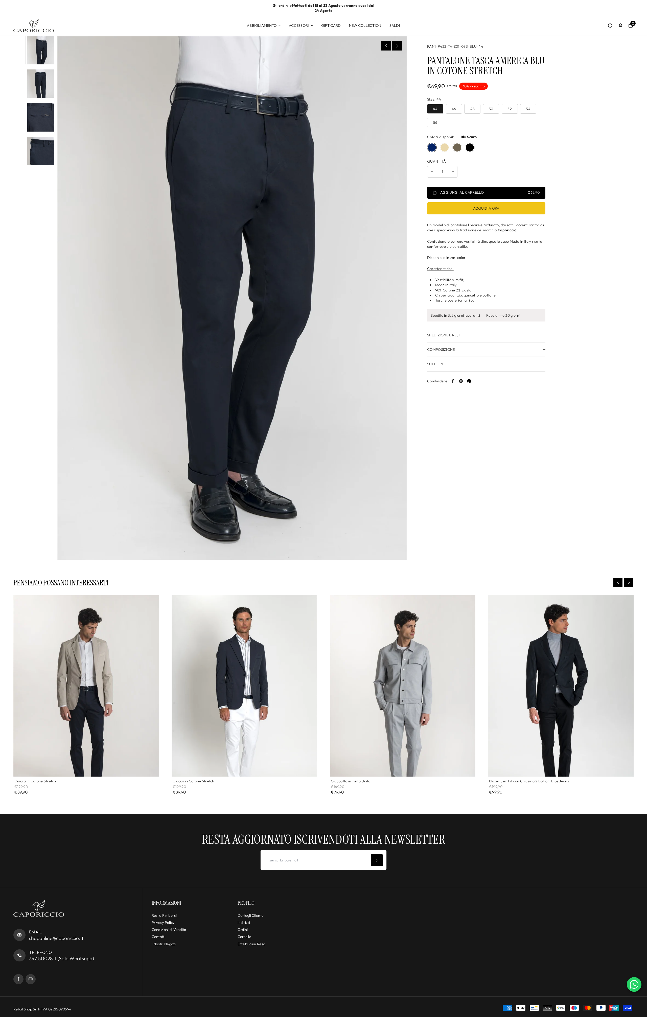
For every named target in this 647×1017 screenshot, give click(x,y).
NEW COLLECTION (365, 25)
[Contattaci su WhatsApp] (634, 984)
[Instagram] (31, 979)
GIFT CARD (331, 25)
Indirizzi (244, 922)
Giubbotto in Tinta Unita (351, 781)
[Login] (620, 25)
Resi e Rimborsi (164, 915)
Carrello (244, 936)
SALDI (394, 25)
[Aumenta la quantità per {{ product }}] (453, 171)
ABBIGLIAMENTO (262, 25)
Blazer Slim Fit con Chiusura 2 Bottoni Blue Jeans (529, 781)
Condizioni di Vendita (169, 929)
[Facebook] (453, 381)
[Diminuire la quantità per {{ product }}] (431, 171)
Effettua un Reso (251, 944)
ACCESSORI (299, 25)
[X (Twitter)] (461, 381)
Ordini (243, 929)
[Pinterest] (469, 381)
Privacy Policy (163, 922)
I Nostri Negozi (164, 944)
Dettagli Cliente (251, 915)
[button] (386, 46)
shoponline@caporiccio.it (56, 938)
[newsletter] (377, 860)
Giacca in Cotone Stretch (35, 781)
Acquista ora (486, 208)
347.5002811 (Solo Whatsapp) (61, 958)
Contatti (158, 936)
